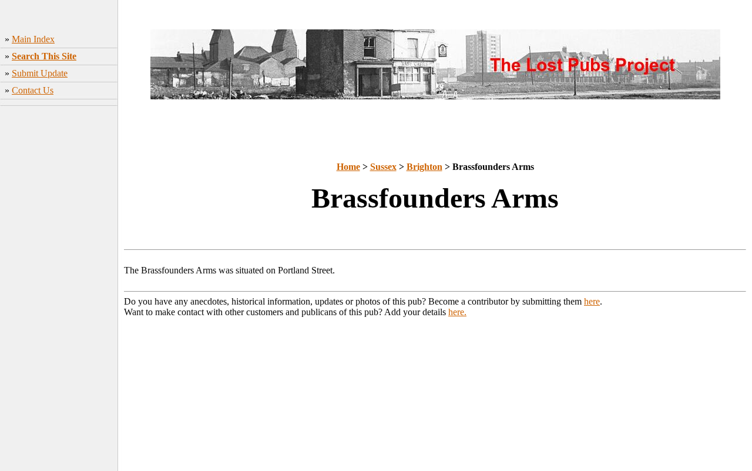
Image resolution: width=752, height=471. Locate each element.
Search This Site (44, 56)
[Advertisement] (59, 294)
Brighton (424, 167)
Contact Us (32, 90)
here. (457, 312)
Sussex (383, 167)
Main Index (33, 39)
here (592, 301)
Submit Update (40, 73)
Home (348, 167)
